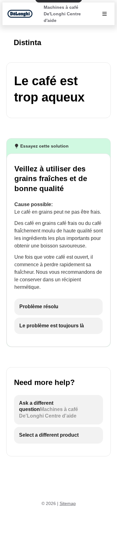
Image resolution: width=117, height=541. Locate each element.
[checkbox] (58, 307)
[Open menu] (104, 13)
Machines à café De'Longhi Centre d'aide (62, 14)
